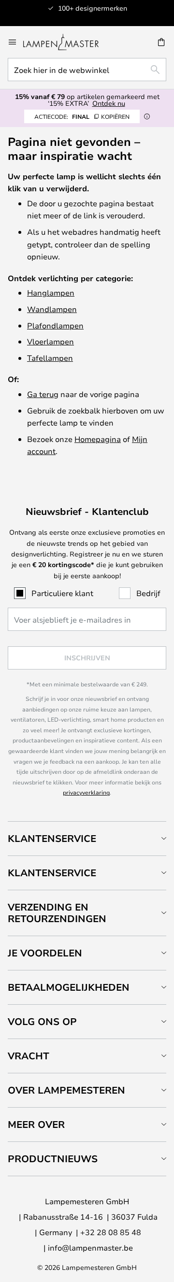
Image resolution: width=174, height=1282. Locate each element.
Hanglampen (50, 292)
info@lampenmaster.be (90, 1247)
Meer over (36, 1124)
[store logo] (66, 42)
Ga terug (42, 394)
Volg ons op (42, 1021)
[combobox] (87, 69)
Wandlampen (52, 309)
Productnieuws (53, 1158)
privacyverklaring (86, 792)
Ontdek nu (108, 103)
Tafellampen (50, 358)
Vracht (28, 1055)
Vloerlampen (50, 341)
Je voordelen (45, 952)
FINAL (82, 116)
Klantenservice (52, 838)
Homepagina (97, 439)
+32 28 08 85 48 (110, 1232)
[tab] (87, 838)
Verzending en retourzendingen (57, 912)
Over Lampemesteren (66, 1090)
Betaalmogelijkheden (69, 987)
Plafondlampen (55, 325)
